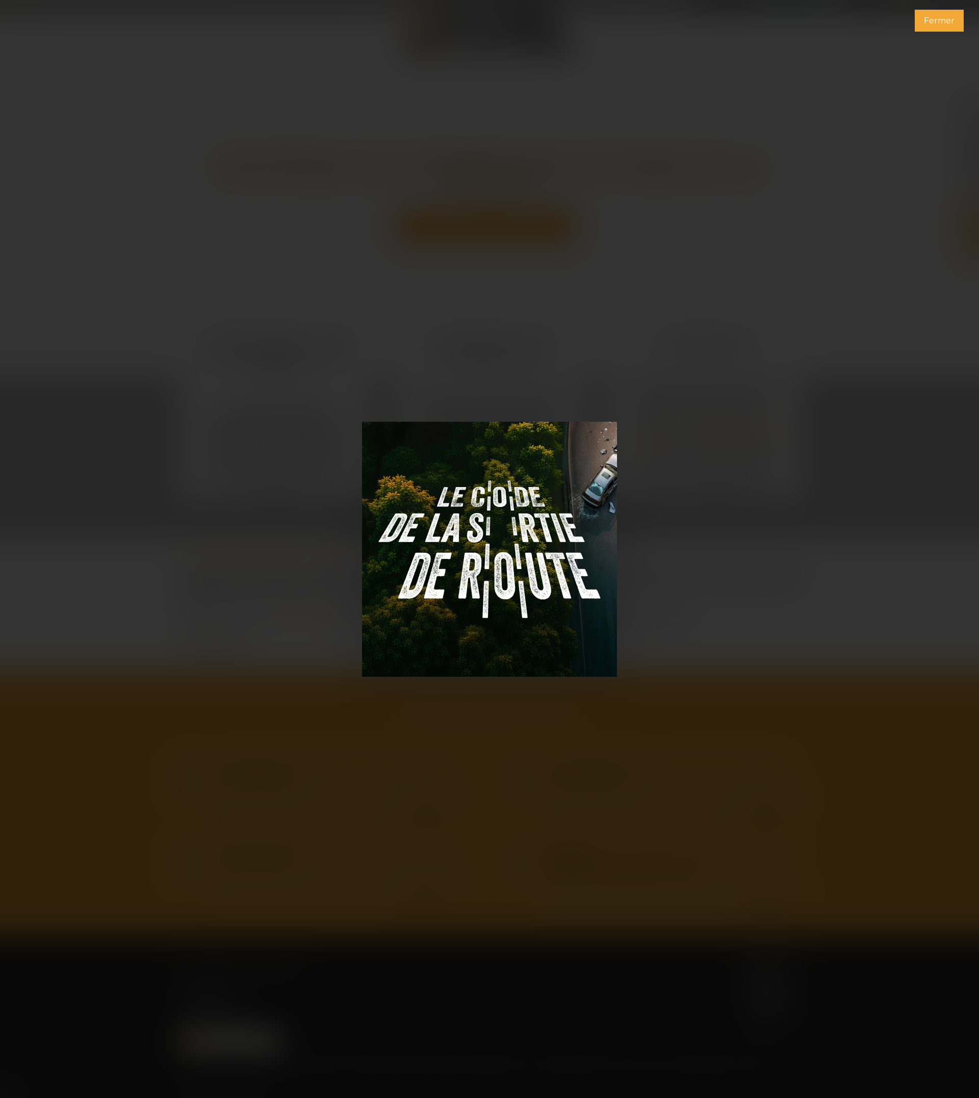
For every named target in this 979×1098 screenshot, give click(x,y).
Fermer (939, 20)
